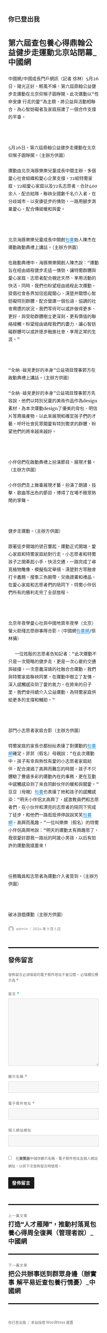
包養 (69, 239)
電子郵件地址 (21, 1103)
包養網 (82, 630)
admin (22, 929)
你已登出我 (24, 19)
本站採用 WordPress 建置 (52, 1322)
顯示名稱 (17, 1076)
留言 (13, 993)
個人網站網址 (19, 1130)
